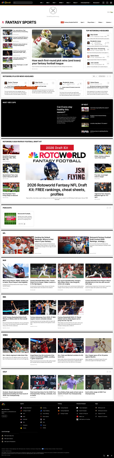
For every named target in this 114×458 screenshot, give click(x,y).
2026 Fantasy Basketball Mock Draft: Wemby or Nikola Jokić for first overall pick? (15, 318)
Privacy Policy (38, 448)
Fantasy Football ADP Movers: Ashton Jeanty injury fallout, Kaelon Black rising (20, 37)
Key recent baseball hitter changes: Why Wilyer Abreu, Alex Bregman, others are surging (69, 282)
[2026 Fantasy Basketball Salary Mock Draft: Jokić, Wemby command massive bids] (7, 53)
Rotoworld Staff (93, 253)
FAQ (17, 448)
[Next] (110, 76)
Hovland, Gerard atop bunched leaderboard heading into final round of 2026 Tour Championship (15, 393)
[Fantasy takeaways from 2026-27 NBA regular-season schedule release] (43, 307)
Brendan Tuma (5, 288)
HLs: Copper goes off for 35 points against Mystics (96, 356)
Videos (100, 22)
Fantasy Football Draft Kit (69, 22)
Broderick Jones (95, 41)
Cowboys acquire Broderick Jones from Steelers (97, 46)
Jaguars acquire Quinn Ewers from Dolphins (96, 59)
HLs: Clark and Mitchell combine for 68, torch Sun (70, 356)
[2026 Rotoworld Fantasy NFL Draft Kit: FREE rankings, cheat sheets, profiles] (57, 162)
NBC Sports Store (22, 448)
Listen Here (21, 223)
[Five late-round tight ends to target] (103, 168)
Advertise (3, 448)
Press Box (28, 448)
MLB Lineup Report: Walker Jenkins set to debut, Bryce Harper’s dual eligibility (15, 281)
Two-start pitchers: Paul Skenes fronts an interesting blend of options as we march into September (20, 31)
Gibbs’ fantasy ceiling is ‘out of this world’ (102, 157)
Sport (82, 22)
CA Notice (53, 448)
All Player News (102, 76)
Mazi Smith (94, 34)
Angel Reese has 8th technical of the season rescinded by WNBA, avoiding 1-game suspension (42, 356)
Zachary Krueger (38, 253)
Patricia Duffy (5, 397)
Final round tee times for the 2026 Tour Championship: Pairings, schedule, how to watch (43, 393)
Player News (91, 22)
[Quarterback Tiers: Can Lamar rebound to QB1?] (11, 168)
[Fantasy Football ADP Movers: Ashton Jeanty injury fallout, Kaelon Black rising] (7, 39)
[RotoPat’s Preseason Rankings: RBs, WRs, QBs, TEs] (11, 149)
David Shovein (16, 34)
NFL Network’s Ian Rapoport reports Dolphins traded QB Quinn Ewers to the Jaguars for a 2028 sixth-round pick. (98, 88)
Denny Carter (97, 178)
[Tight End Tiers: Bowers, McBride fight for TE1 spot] (103, 187)
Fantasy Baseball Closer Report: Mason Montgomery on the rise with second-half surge (98, 282)
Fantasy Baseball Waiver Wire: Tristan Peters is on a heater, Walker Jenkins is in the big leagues (42, 282)
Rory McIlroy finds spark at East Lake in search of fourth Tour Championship (70, 393)
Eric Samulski (32, 289)
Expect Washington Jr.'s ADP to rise (20, 65)
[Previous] (107, 76)
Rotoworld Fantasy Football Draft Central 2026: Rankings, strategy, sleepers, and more (100, 239)
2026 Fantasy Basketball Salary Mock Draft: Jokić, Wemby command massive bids (20, 51)
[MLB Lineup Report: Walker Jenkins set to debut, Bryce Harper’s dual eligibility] (16, 271)
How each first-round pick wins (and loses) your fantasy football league (56, 62)
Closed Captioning (13, 448)
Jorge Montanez (88, 289)
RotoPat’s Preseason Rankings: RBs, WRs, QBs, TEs (9, 157)
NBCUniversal (8, 450)
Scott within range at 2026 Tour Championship (95, 393)
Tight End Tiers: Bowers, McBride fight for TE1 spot (103, 195)
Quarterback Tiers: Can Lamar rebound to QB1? (10, 175)
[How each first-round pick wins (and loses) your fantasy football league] (57, 44)
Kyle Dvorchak (34, 68)
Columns (108, 22)
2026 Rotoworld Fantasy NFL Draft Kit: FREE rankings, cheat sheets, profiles (57, 190)
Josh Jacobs (94, 63)
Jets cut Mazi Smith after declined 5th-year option (98, 38)
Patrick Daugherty (6, 161)
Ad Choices (33, 448)
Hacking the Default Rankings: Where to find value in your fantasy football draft (44, 239)
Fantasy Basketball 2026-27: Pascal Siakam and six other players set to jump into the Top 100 (69, 318)
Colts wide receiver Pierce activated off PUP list (20, 58)
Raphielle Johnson (16, 55)
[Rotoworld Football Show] (10, 218)
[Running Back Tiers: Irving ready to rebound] (11, 187)
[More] (103, 2)
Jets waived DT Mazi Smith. (40, 86)
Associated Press (33, 364)
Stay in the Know (5, 409)
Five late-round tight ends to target (101, 175)
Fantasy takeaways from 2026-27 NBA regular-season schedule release (43, 318)
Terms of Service (59, 448)
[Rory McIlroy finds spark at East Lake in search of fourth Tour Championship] (71, 382)
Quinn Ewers (94, 56)
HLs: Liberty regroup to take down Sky (15, 355)
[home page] (6, 2)
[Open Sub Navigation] (43, 2)
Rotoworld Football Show (24, 213)
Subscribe (4, 416)
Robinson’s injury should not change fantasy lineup (20, 44)
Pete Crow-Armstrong (97, 49)
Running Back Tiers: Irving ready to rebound (10, 194)
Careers (7, 448)
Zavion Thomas (13, 82)
